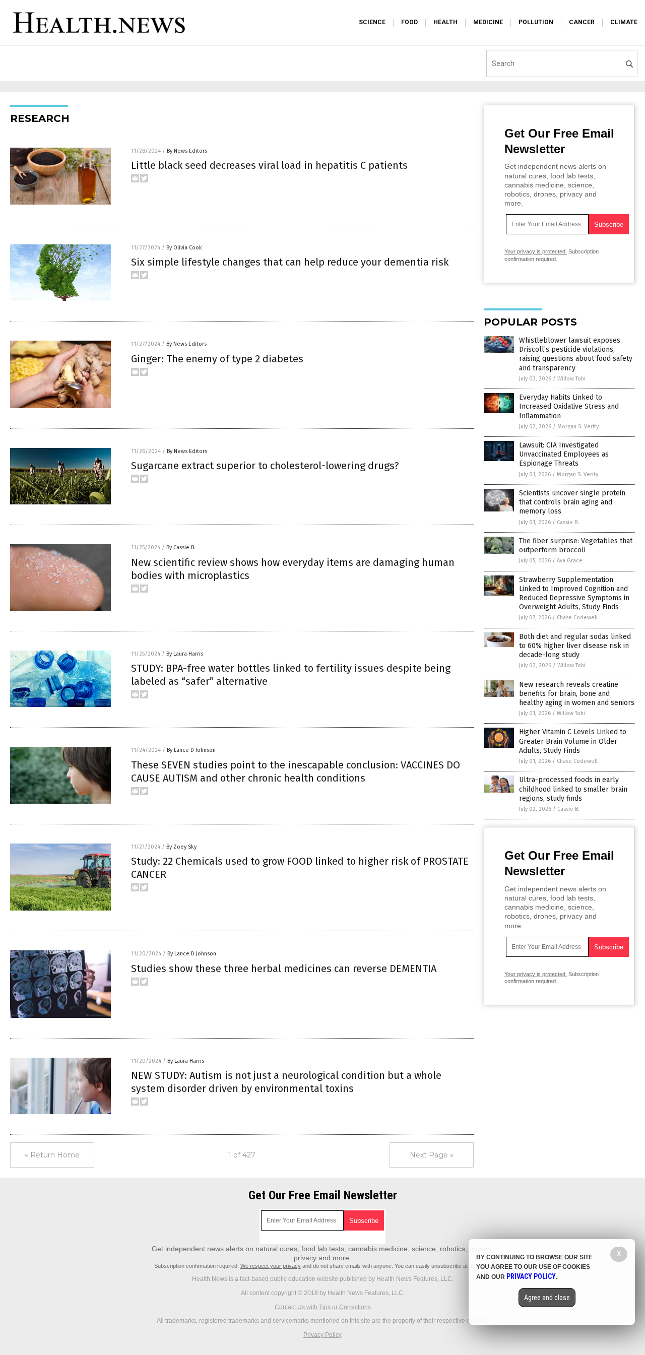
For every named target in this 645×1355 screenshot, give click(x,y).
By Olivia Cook (184, 247)
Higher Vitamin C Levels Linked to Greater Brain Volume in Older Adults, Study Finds (572, 741)
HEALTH (445, 22)
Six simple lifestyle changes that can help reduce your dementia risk (289, 262)
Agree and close (547, 1298)
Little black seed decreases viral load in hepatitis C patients (269, 165)
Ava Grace (570, 560)
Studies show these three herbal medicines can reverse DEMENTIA (283, 968)
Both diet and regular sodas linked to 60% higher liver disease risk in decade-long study (575, 645)
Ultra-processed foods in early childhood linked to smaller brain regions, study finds (573, 789)
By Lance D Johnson (191, 750)
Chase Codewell (577, 617)
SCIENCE (372, 22)
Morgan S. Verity (578, 426)
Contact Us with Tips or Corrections (323, 1307)
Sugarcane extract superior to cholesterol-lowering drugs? (265, 466)
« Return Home (52, 1154)
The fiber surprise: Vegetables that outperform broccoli (575, 545)
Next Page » (432, 1154)
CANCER (582, 22)
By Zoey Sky (181, 847)
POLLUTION (536, 22)
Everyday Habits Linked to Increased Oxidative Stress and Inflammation (569, 406)
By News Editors (187, 151)
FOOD (409, 22)
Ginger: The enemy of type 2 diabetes (217, 359)
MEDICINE (488, 22)
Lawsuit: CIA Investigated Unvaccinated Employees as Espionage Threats (564, 454)
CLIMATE (623, 22)
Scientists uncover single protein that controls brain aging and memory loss (572, 502)
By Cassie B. (181, 547)
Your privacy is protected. (535, 251)
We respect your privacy (270, 1266)
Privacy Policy (322, 1334)
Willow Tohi (571, 378)
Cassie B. (568, 522)
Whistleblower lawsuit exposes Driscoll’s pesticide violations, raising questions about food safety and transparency (575, 354)
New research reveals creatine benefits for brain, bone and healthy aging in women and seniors (576, 693)
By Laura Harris (184, 654)
